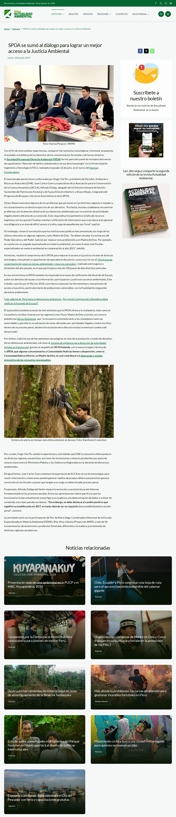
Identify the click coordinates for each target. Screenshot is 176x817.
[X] (146, 51)
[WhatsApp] (152, 51)
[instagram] (166, 3)
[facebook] (156, 3)
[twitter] (161, 3)
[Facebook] (140, 51)
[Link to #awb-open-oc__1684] (168, 14)
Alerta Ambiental (26, 318)
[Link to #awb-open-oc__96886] (161, 14)
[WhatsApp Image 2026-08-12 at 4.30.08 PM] (146, 184)
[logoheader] (18, 10)
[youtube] (171, 3)
